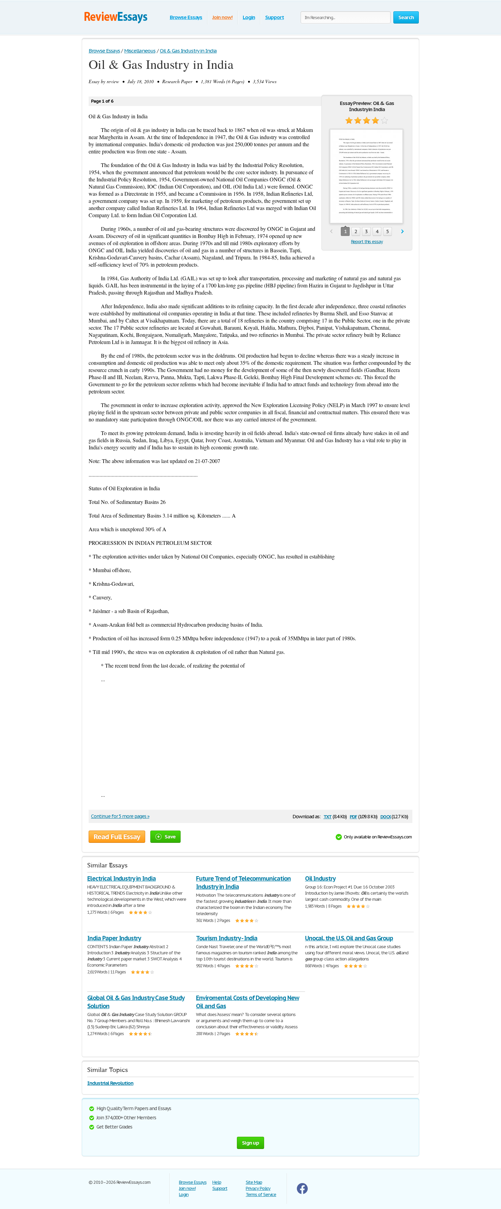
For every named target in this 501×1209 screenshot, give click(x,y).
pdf (353, 816)
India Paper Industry (114, 938)
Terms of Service (261, 1194)
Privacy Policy (258, 1188)
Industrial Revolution (110, 1083)
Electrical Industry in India (121, 878)
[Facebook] (302, 1192)
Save (170, 836)
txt (327, 816)
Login (249, 17)
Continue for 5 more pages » (120, 816)
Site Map (254, 1182)
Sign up (250, 1142)
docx (385, 816)
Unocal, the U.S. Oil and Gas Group (349, 938)
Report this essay (367, 241)
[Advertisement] (250, 737)
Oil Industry (320, 878)
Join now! (222, 17)
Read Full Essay (117, 836)
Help (216, 1182)
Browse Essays (186, 17)
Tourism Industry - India (226, 938)
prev (331, 231)
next (402, 231)
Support (274, 17)
